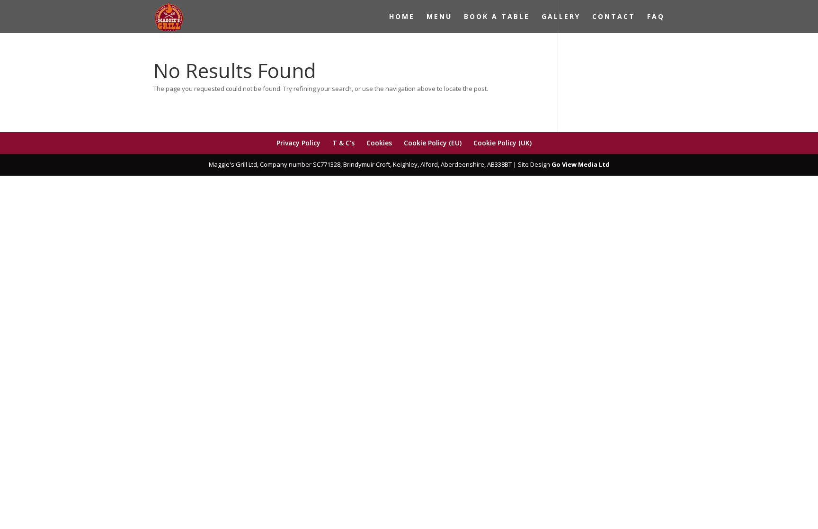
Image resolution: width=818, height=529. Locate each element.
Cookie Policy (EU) (433, 142)
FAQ (656, 17)
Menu (439, 17)
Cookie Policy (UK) (502, 142)
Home (402, 17)
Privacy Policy (298, 142)
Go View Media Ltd (580, 164)
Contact (613, 17)
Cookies (379, 142)
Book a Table (497, 17)
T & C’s (343, 142)
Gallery (561, 17)
